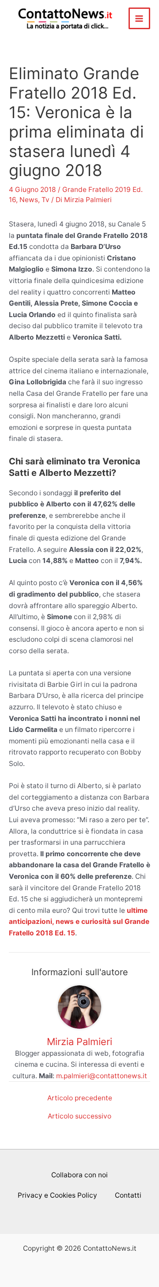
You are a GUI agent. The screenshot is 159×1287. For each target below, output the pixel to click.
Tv (45, 199)
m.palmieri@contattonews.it (101, 1076)
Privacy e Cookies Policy (57, 1195)
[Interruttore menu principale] (139, 18)
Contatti (128, 1195)
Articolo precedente (79, 1098)
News (28, 199)
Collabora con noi (79, 1175)
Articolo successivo (79, 1116)
